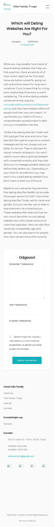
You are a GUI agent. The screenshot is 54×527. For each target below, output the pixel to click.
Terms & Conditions (27, 521)
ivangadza (16, 42)
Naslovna (8, 393)
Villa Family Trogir (25, 6)
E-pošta (20, 321)
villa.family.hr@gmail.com (21, 456)
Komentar (21, 264)
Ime (18, 304)
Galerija (7, 403)
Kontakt (8, 408)
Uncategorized (27, 45)
